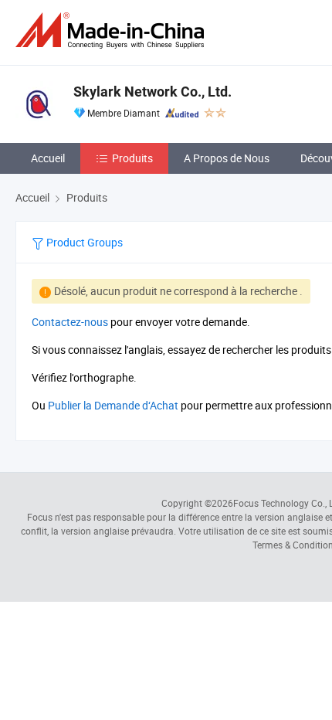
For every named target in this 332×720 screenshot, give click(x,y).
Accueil (48, 158)
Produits (132, 158)
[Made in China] (112, 30)
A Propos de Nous (226, 158)
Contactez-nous (70, 321)
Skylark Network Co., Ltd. (152, 91)
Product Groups (83, 242)
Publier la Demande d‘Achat (113, 405)
